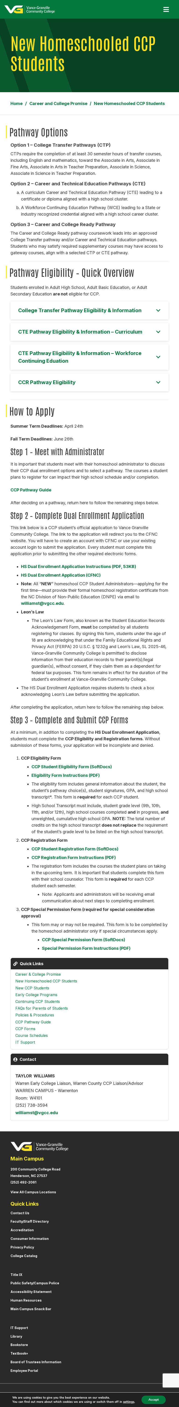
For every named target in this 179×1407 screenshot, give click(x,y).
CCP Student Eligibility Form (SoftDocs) (71, 766)
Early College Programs (36, 994)
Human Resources (26, 1300)
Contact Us (19, 1213)
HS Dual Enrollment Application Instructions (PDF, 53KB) (78, 566)
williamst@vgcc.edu (42, 603)
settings (128, 1402)
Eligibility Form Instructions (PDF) (65, 775)
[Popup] (164, 9)
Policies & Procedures (34, 1015)
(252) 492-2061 (23, 1182)
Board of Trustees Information (35, 1362)
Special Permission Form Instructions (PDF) (86, 948)
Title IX (16, 1275)
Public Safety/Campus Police (34, 1283)
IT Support (25, 1042)
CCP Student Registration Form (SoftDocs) (74, 848)
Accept (153, 1399)
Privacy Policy (22, 1247)
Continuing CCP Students (37, 1001)
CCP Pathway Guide (30, 489)
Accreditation (22, 1230)
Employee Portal (24, 1371)
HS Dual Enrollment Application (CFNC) (61, 575)
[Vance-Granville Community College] (29, 9)
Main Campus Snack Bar (30, 1309)
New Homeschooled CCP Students (46, 981)
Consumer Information (29, 1239)
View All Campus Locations (33, 1192)
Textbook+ (19, 1353)
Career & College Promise (38, 974)
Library (16, 1336)
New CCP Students (32, 988)
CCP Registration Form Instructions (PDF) (73, 857)
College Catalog (23, 1256)
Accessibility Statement (31, 1292)
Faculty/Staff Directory (29, 1221)
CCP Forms (25, 1028)
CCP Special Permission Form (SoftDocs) (83, 939)
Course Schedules (31, 1035)
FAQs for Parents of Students (41, 1008)
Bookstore (19, 1345)
